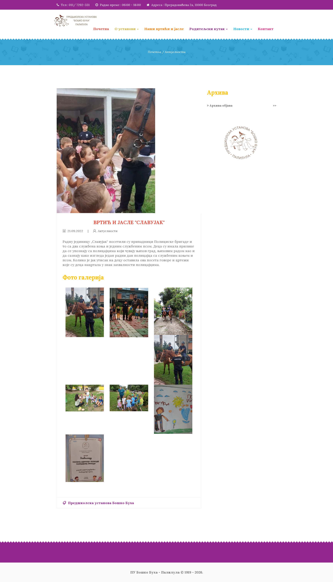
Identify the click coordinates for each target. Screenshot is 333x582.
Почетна (101, 29)
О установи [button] (126, 29)
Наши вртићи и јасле (164, 29)
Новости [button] (241, 29)
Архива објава (242, 105)
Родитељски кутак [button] (207, 29)
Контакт (265, 29)
